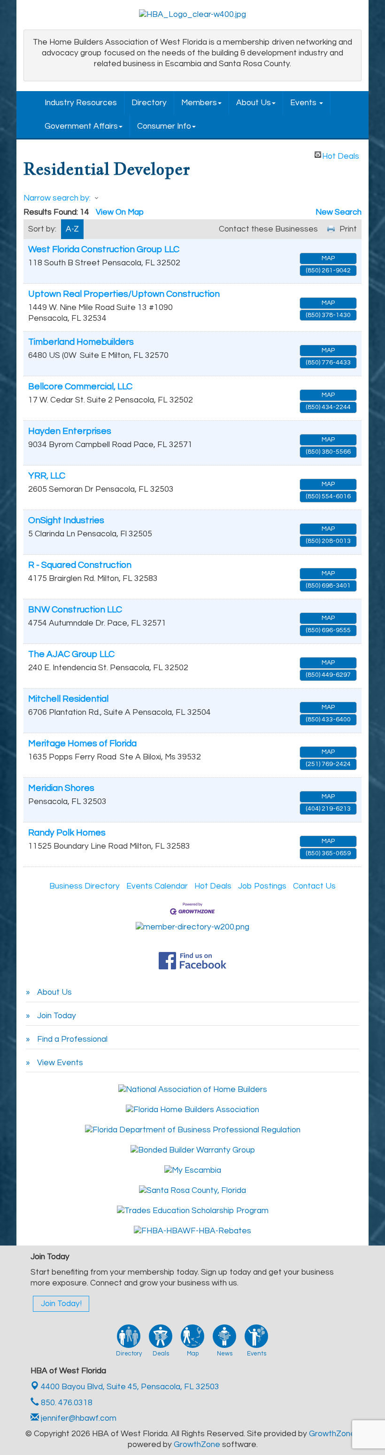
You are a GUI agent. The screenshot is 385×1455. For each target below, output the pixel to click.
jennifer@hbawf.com (77, 1418)
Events (304, 103)
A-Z (72, 229)
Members (199, 103)
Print (348, 229)
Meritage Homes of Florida (82, 743)
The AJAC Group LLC (71, 654)
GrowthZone (332, 1434)
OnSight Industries (66, 520)
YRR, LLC (46, 475)
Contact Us (314, 886)
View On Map (120, 212)
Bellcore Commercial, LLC (80, 386)
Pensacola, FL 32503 (130, 1387)
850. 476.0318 (65, 1403)
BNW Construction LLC (75, 609)
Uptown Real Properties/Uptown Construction (124, 294)
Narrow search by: (57, 198)
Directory (149, 103)
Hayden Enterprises (69, 431)
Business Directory (84, 886)
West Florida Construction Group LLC (103, 249)
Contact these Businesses (268, 229)
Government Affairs (81, 126)
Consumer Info (164, 126)
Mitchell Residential (68, 699)
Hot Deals (340, 155)
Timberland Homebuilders (81, 342)
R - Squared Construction (79, 565)
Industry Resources (81, 103)
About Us (253, 103)
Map (328, 258)
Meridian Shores (61, 788)
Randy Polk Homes (67, 832)
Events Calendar (157, 886)
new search (339, 212)
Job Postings (262, 886)
